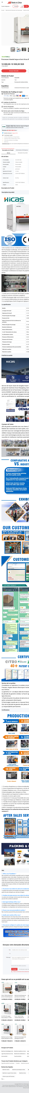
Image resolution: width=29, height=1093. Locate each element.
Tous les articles (17, 1056)
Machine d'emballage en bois (7, 1051)
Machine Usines (6, 1069)
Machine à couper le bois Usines (9, 1073)
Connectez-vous (5, 143)
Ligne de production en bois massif (9, 1053)
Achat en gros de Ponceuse (8, 1076)
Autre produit (4, 1056)
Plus (2, 1079)
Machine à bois (22, 1073)
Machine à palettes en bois (20, 1051)
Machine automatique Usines (18, 1069)
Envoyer (14, 969)
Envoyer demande (13, 70)
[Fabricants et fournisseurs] (14, 2)
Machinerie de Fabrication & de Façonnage (14, 10)
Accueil (2, 10)
